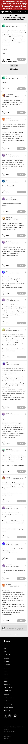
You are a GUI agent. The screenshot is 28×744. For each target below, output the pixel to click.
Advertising (7, 668)
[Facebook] (15, 716)
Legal (5, 726)
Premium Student (8, 707)
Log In (21, 11)
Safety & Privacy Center (11, 726)
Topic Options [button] (13, 65)
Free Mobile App (8, 687)
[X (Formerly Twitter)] (10, 716)
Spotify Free (7, 710)
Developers (7, 664)
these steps (5, 8)
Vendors (6, 674)
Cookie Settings (7, 731)
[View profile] (3, 25)
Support (6, 681)
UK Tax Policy (6, 738)
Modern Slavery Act (7, 736)
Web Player (7, 684)
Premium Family (8, 704)
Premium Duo (7, 701)
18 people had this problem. (9, 61)
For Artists (6, 661)
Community (8, 12)
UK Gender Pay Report (8, 741)
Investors (6, 671)
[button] (25, 26)
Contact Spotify (8, 690)
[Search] (18, 12)
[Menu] (25, 12)
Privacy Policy (6, 729)
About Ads (13, 731)
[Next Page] (17, 73)
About (5, 648)
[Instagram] (5, 716)
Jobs (5, 651)
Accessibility (6, 734)
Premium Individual (8, 698)
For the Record (7, 654)
